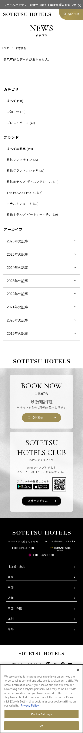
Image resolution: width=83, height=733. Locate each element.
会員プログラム (37, 501)
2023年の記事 (17, 281)
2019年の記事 (17, 333)
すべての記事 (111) (20, 148)
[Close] (78, 670)
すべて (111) (15, 101)
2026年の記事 (17, 241)
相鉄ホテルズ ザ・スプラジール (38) (32, 181)
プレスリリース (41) (21, 122)
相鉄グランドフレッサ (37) (25, 170)
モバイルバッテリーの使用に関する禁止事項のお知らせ (40, 5)
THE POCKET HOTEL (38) (24, 192)
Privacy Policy (30, 705)
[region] (41, 698)
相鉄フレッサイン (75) (22, 159)
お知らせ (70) (16, 111)
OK (41, 726)
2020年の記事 (17, 320)
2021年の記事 (17, 307)
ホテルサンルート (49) (22, 203)
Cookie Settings (41, 714)
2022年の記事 (17, 294)
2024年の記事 (17, 267)
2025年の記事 (17, 254)
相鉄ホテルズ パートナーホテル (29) (32, 214)
